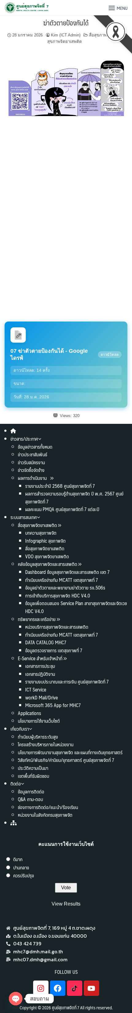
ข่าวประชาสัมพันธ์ (32, 454)
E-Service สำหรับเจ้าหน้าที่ (40, 658)
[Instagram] (41, 988)
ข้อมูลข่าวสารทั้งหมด (35, 446)
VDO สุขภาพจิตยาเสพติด (47, 556)
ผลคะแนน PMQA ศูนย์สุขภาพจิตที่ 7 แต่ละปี (62, 509)
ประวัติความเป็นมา (33, 768)
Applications (29, 713)
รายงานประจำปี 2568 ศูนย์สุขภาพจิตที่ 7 (60, 486)
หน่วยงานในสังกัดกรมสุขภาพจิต (45, 815)
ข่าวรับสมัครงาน (31, 462)
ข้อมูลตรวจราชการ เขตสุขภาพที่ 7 (53, 650)
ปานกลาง (21, 867)
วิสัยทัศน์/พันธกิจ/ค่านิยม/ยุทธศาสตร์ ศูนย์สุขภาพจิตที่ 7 (66, 760)
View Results (66, 903)
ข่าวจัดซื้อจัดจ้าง (31, 470)
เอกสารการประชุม (40, 666)
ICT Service (35, 689)
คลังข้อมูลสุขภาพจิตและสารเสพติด (48, 564)
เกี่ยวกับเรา (19, 729)
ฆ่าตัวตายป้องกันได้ (66, 22)
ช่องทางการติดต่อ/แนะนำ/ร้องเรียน (48, 807)
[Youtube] (91, 988)
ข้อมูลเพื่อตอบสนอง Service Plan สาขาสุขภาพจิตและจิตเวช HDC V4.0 (76, 607)
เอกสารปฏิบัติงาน (40, 674)
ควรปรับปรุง (23, 875)
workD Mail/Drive (41, 697)
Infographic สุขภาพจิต (45, 541)
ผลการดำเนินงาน (33, 478)
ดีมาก (17, 859)
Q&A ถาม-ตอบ (30, 799)
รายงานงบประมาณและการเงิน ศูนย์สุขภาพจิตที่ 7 (67, 681)
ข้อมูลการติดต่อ (31, 791)
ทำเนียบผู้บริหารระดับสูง (38, 736)
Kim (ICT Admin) (65, 35)
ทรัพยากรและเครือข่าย (37, 619)
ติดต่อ (15, 783)
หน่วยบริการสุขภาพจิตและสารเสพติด (56, 627)
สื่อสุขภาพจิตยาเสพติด (37, 525)
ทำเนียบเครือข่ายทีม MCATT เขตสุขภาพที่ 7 (61, 580)
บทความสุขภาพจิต (40, 533)
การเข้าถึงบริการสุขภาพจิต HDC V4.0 (57, 595)
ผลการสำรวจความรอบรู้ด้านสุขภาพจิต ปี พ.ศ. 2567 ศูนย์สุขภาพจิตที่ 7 (74, 497)
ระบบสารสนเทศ (23, 517)
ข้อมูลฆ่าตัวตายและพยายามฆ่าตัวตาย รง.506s (65, 587)
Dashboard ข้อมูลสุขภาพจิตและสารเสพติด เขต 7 (67, 572)
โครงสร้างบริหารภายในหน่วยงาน (45, 744)
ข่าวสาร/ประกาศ (24, 439)
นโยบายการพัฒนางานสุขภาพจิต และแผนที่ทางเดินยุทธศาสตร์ (70, 752)
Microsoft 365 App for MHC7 (53, 705)
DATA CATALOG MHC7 (45, 642)
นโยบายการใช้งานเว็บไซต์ (39, 721)
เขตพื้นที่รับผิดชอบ (33, 776)
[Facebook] (57, 988)
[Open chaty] (15, 998)
